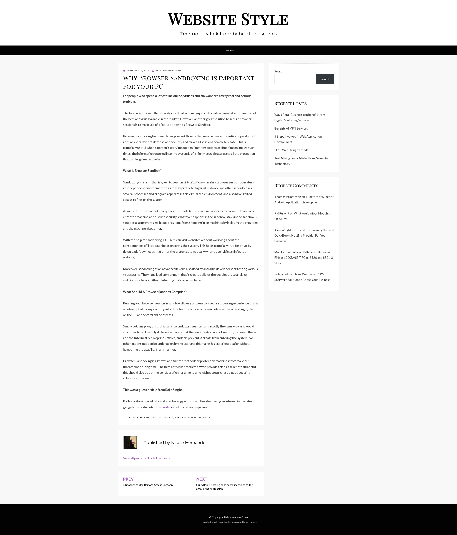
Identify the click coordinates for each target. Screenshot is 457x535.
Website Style (228, 18)
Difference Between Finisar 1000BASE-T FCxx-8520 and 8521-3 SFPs (303, 257)
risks (178, 417)
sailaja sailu (281, 274)
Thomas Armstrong (287, 197)
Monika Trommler (286, 252)
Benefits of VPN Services (291, 128)
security (204, 417)
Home (230, 50)
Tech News (142, 417)
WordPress (251, 522)
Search (278, 71)
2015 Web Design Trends (291, 150)
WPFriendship (226, 522)
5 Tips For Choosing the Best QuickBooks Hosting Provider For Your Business (304, 235)
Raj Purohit (281, 213)
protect (168, 417)
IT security (162, 407)
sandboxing (190, 417)
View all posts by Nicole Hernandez (147, 458)
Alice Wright (282, 230)
